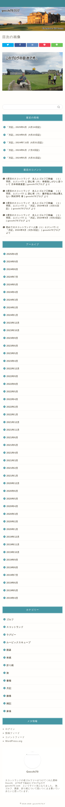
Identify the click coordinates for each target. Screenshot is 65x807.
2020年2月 (12, 521)
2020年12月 (13, 483)
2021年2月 (12, 468)
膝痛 (8, 696)
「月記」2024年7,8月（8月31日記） (25, 142)
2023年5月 (12, 353)
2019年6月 (12, 582)
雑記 (8, 703)
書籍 (8, 680)
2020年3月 (12, 514)
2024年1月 (12, 315)
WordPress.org (13, 741)
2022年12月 (13, 368)
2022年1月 (12, 414)
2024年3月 (12, 299)
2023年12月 (13, 322)
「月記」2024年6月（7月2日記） (23, 150)
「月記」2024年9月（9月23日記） (24, 135)
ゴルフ (10, 619)
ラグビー (11, 634)
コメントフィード (15, 737)
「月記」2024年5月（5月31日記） (24, 158)
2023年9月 (12, 338)
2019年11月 (13, 544)
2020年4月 (12, 506)
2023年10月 (13, 330)
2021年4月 (12, 452)
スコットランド (14, 627)
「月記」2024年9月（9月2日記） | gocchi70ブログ (33, 230)
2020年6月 (12, 491)
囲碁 (8, 650)
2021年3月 (12, 460)
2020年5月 (12, 498)
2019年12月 (13, 536)
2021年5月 (12, 445)
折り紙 (10, 665)
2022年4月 (12, 399)
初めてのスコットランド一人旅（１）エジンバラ (31, 227)
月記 (8, 688)
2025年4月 (12, 254)
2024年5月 (12, 284)
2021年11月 (13, 429)
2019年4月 (12, 598)
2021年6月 (12, 437)
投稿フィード (12, 733)
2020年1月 (12, 529)
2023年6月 (12, 345)
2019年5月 (12, 590)
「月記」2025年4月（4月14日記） (25, 127)
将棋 (8, 657)
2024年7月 (12, 276)
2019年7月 (12, 575)
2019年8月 (12, 567)
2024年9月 (12, 261)
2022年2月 (12, 406)
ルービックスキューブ (18, 642)
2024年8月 (12, 269)
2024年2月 (12, 307)
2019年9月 (12, 559)
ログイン (10, 729)
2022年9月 (12, 376)
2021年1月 (12, 475)
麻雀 (8, 711)
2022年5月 (12, 391)
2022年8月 (12, 384)
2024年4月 (12, 292)
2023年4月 (12, 361)
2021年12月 (13, 422)
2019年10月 (13, 552)
